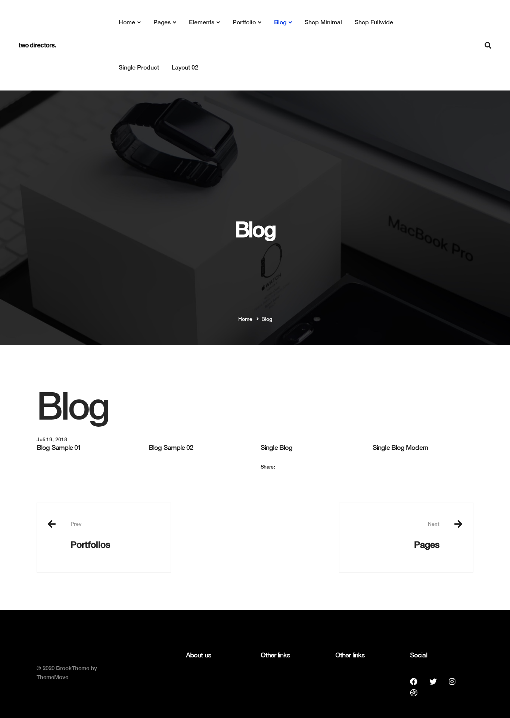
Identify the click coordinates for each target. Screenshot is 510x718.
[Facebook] (263, 481)
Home (245, 319)
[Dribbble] (413, 693)
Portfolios (90, 535)
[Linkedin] (275, 481)
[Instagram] (452, 681)
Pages (426, 535)
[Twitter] (269, 481)
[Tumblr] (281, 481)
